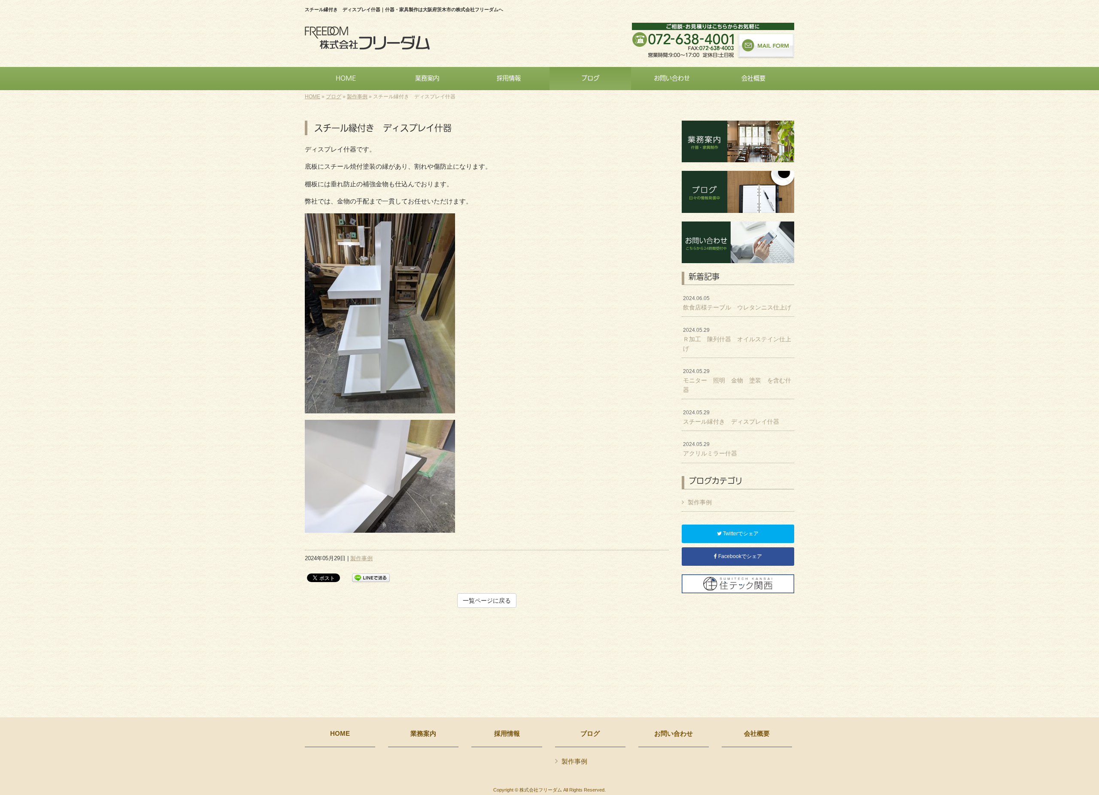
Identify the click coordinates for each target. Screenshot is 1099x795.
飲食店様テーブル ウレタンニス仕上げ (737, 303)
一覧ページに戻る (487, 600)
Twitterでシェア (740, 534)
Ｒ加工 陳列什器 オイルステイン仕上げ (737, 339)
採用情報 (507, 733)
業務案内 (423, 733)
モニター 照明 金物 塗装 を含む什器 (737, 380)
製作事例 (357, 97)
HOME (312, 97)
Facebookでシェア (739, 556)
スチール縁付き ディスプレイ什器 (731, 417)
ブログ (333, 97)
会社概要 (757, 733)
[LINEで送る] (371, 577)
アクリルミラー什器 (710, 449)
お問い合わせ (673, 733)
